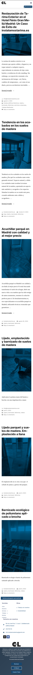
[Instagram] (4, 636)
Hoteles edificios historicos (11, 103)
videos (23, 412)
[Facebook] (8, 636)
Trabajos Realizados (7, 107)
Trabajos (4, 613)
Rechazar (16, 664)
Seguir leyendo (8, 90)
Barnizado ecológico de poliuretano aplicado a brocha (15, 513)
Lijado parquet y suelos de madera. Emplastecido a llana (16, 431)
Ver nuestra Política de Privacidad (16, 659)
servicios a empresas (20, 105)
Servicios (4, 611)
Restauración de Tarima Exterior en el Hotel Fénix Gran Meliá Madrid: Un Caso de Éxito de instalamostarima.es (16, 22)
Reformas (11, 105)
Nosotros (4, 608)
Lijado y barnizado (12, 214)
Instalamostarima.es (9, 212)
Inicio (3, 606)
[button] (31, 3)
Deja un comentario (9, 109)
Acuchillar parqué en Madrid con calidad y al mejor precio (16, 232)
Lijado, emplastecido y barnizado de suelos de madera (16, 341)
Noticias (4, 615)
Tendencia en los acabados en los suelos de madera (16, 125)
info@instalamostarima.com (11, 99)
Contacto (4, 617)
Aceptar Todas (16, 672)
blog (5, 214)
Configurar (16, 668)
